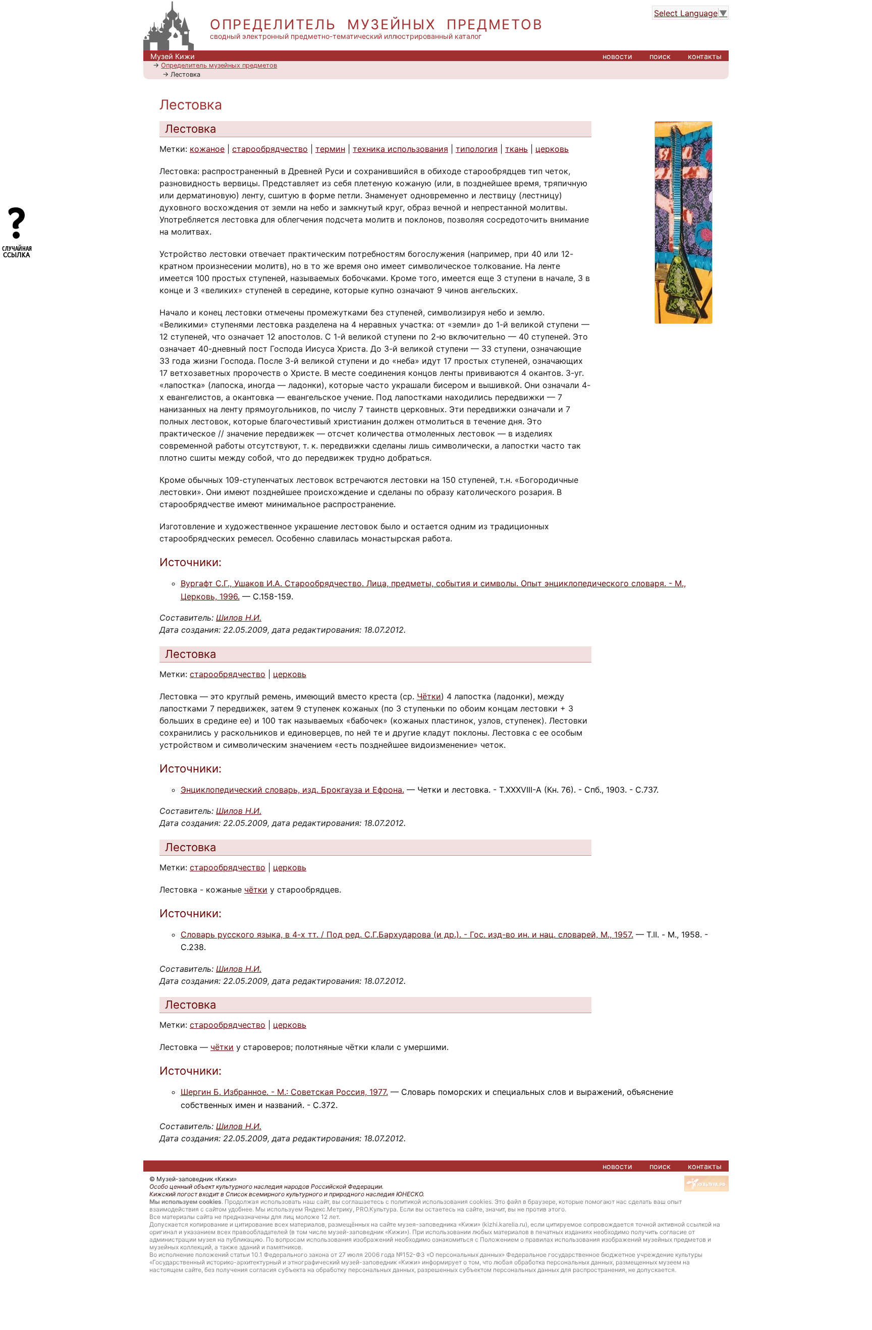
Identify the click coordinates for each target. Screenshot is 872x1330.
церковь (552, 149)
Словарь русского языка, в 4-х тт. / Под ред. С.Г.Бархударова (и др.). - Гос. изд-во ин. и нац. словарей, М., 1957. (407, 934)
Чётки (429, 696)
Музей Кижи (172, 56)
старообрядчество (270, 149)
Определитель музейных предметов (219, 65)
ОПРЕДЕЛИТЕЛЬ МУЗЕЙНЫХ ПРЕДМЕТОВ (376, 24)
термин (330, 149)
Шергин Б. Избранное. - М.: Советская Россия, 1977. (284, 1092)
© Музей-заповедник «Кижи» (193, 1179)
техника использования (400, 149)
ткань (516, 149)
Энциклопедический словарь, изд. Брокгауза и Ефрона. (292, 790)
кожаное (207, 149)
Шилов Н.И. (238, 618)
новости (617, 56)
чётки (255, 889)
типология (477, 149)
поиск (660, 56)
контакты (705, 56)
